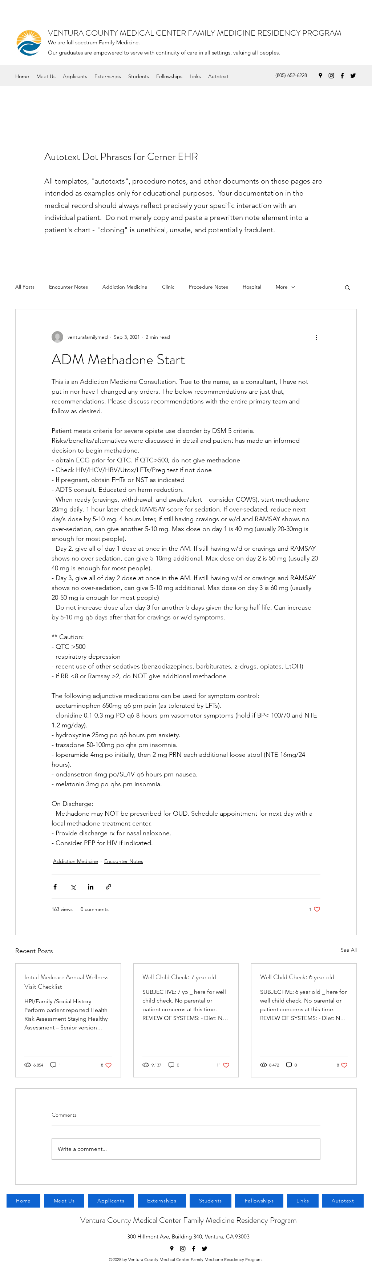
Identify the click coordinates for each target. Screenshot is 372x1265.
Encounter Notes (68, 287)
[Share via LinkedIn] (90, 886)
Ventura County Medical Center (131, 1220)
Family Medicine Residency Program (240, 1220)
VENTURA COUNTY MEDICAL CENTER (118, 33)
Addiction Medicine (124, 287)
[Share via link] (108, 886)
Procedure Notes (208, 287)
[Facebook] (342, 75)
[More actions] (316, 337)
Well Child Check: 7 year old (179, 977)
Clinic (168, 287)
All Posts (25, 287)
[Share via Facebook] (55, 886)
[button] (347, 287)
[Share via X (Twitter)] (72, 886)
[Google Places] (320, 75)
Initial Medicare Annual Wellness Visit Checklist (66, 981)
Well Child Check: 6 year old (297, 977)
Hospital (252, 287)
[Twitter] (353, 75)
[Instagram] (331, 75)
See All (349, 950)
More (282, 287)
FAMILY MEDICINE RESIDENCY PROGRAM (264, 33)
